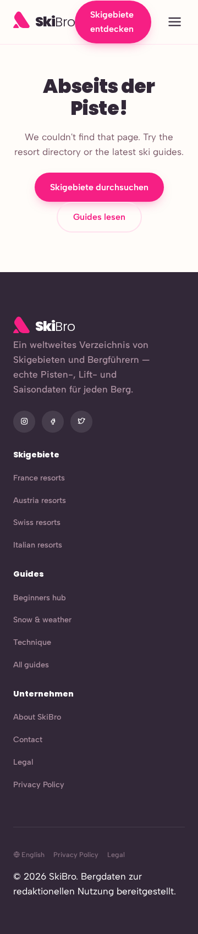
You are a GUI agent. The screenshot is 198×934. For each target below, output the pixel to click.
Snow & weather (42, 619)
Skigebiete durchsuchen (99, 187)
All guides (31, 665)
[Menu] (174, 22)
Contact (27, 739)
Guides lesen (99, 217)
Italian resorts (37, 545)
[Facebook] (53, 422)
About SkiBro (37, 717)
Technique (32, 642)
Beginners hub (39, 598)
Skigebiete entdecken (112, 21)
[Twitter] (81, 422)
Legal (23, 762)
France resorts (39, 478)
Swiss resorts (37, 522)
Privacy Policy (38, 784)
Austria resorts (39, 500)
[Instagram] (24, 422)
